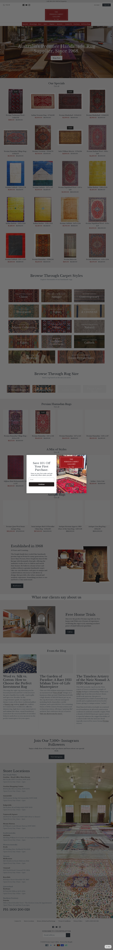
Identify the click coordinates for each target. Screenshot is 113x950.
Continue (42, 484)
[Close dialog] (84, 457)
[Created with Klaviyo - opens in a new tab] (56, 494)
